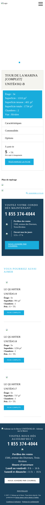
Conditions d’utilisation (13, 502)
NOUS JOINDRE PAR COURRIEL (17, 245)
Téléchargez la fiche (19, 162)
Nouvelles (22, 491)
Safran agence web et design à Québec (27, 497)
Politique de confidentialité (30, 502)
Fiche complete (14, 312)
